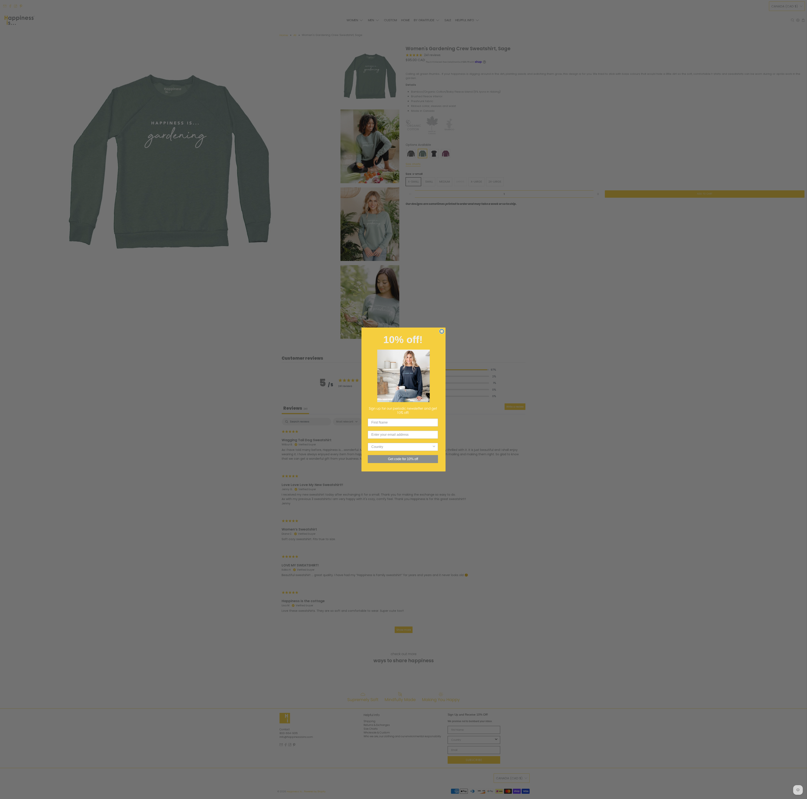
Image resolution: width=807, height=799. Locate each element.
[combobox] (401, 447)
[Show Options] (434, 447)
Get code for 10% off (403, 459)
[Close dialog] (442, 331)
